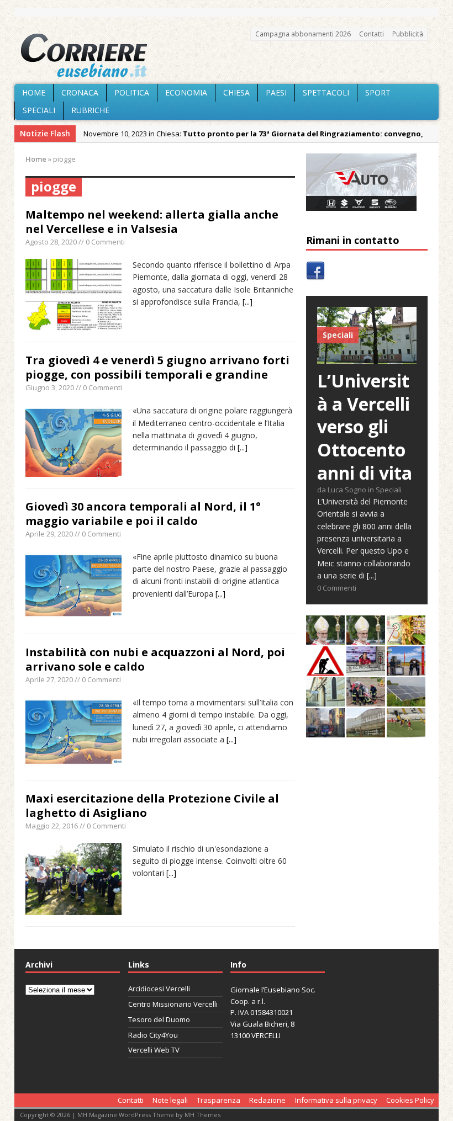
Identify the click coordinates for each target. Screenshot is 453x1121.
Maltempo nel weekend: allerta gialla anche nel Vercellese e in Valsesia (151, 221)
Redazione (267, 1100)
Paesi (276, 92)
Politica (131, 92)
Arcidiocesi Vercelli (159, 989)
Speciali (39, 110)
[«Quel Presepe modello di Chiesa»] (365, 638)
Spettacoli (326, 92)
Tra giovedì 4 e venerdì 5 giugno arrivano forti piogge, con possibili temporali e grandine (157, 367)
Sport (378, 92)
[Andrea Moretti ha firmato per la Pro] (406, 731)
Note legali (170, 1100)
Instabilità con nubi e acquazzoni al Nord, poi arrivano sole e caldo (155, 659)
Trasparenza (218, 1100)
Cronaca (79, 92)
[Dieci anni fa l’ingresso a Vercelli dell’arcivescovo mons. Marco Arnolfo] (325, 638)
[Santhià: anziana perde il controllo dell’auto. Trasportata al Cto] (365, 700)
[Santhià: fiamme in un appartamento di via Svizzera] (325, 731)
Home (33, 92)
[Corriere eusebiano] (226, 56)
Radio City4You (153, 1035)
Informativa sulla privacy (336, 1100)
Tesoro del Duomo (159, 1019)
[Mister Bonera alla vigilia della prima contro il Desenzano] (365, 669)
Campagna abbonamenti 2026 (303, 34)
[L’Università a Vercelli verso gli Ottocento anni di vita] (367, 357)
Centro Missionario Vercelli (173, 1004)
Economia (186, 92)
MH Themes (202, 1115)
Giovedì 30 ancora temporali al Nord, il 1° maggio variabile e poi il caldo (143, 513)
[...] (247, 301)
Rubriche (90, 110)
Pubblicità (407, 34)
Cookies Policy (410, 1100)
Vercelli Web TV (154, 1050)
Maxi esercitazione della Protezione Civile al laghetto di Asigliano (152, 805)
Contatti (371, 34)
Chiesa (236, 92)
